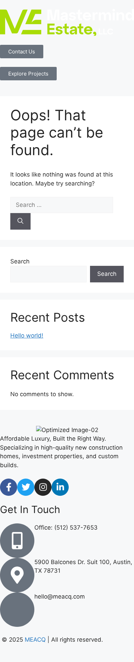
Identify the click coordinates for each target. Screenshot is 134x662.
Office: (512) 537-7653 (66, 527)
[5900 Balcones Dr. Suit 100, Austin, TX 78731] (17, 575)
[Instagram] (43, 487)
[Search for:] (61, 204)
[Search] (20, 221)
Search (20, 261)
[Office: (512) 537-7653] (17, 540)
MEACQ (35, 639)
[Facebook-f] (8, 487)
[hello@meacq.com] (17, 609)
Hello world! (26, 335)
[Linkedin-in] (60, 487)
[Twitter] (25, 487)
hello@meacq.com (59, 596)
